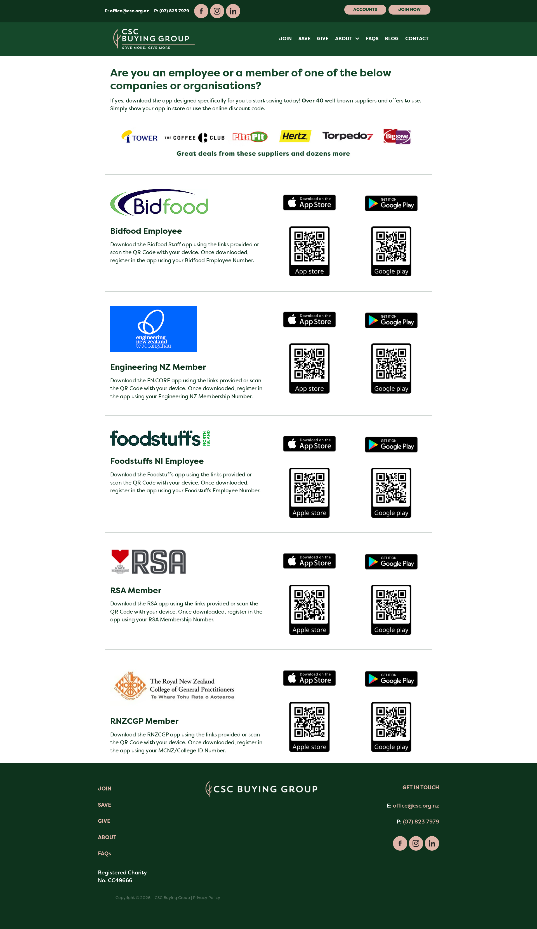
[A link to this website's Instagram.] (217, 11)
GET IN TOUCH (420, 787)
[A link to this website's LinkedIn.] (233, 11)
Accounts (365, 9)
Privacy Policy (206, 897)
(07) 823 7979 (421, 821)
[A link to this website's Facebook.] (201, 11)
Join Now (409, 9)
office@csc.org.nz (129, 11)
